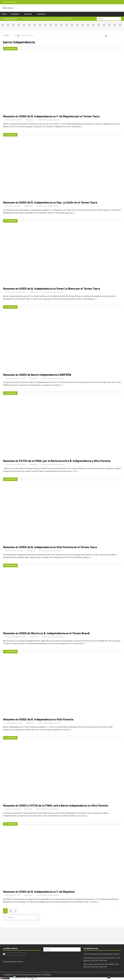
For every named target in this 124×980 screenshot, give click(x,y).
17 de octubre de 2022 (14, 550)
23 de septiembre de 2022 (15, 636)
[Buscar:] (109, 18)
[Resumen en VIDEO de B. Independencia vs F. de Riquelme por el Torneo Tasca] (62, 80)
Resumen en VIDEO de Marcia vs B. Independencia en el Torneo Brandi (46, 633)
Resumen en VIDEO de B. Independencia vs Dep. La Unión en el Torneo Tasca (50, 202)
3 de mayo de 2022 (12, 895)
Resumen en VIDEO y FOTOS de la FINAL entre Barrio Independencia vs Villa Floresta (55, 805)
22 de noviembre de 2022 (15, 292)
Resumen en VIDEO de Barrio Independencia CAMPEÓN (37, 374)
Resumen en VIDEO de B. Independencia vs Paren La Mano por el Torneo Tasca (51, 288)
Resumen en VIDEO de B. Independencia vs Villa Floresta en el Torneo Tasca (50, 547)
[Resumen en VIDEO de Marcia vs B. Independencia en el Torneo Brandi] (62, 597)
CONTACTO (41, 14)
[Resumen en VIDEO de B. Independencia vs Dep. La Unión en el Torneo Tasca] (62, 166)
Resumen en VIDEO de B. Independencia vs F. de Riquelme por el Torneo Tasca (51, 116)
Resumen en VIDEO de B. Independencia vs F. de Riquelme (39, 891)
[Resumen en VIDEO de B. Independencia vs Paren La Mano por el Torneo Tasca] (62, 252)
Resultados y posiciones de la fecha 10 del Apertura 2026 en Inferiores (102, 959)
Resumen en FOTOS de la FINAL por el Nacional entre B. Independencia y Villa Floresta (56, 461)
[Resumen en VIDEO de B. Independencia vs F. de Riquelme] (62, 855)
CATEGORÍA (15, 14)
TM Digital (47, 974)
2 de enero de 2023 (13, 206)
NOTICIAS (28, 14)
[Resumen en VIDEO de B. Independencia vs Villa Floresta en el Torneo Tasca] (62, 511)
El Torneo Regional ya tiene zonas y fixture (102, 954)
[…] (81, 126)
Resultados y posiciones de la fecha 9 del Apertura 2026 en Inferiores (101, 965)
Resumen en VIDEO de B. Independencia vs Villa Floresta (38, 719)
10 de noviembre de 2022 (15, 464)
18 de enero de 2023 (13, 120)
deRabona (29, 120)
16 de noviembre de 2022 (15, 378)
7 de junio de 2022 (12, 809)
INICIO (4, 14)
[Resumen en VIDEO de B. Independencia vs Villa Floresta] (62, 683)
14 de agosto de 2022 (13, 723)
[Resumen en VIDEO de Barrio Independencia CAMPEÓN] (62, 338)
